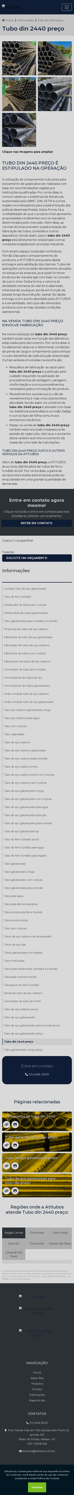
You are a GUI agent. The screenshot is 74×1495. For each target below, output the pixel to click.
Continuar (37, 1487)
